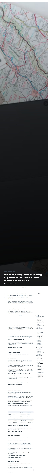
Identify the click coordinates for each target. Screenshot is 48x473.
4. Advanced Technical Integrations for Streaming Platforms (40, 334)
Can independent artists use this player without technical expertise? (40, 372)
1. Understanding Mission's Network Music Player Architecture (40, 317)
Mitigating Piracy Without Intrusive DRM (40, 359)
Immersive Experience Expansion (39, 366)
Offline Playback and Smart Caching (40, 344)
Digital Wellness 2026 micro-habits (27, 397)
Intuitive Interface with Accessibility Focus (39, 341)
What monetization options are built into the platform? (40, 374)
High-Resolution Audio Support (39, 324)
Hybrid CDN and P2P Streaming (39, 337)
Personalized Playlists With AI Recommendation (40, 343)
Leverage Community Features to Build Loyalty (40, 352)
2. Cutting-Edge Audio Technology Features (40, 322)
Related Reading (39, 377)
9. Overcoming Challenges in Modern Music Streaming (39, 355)
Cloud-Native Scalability (40, 321)
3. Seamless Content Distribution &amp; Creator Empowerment (39, 328)
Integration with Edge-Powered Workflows (39, 320)
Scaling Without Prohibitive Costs (40, 360)
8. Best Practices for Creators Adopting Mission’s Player (39, 349)
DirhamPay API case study (14, 378)
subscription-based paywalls (23, 406)
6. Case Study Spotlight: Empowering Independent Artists (39, 346)
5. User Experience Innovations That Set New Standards (39, 340)
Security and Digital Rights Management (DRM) (40, 338)
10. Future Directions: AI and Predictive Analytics (39, 362)
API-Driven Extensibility (39, 335)
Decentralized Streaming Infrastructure (40, 318)
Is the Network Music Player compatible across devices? (40, 376)
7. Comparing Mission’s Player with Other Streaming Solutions (40, 348)
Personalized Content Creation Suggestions (40, 363)
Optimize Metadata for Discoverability (39, 351)
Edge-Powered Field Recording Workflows (20, 327)
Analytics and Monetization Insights (40, 333)
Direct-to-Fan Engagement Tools (40, 331)
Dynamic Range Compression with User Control (40, 325)
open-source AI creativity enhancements (20, 459)
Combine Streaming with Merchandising (40, 354)
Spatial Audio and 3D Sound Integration (40, 327)
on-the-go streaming (27, 401)
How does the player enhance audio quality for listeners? (40, 370)
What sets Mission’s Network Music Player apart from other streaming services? (40, 369)
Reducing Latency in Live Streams (40, 357)
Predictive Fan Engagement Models (40, 365)
